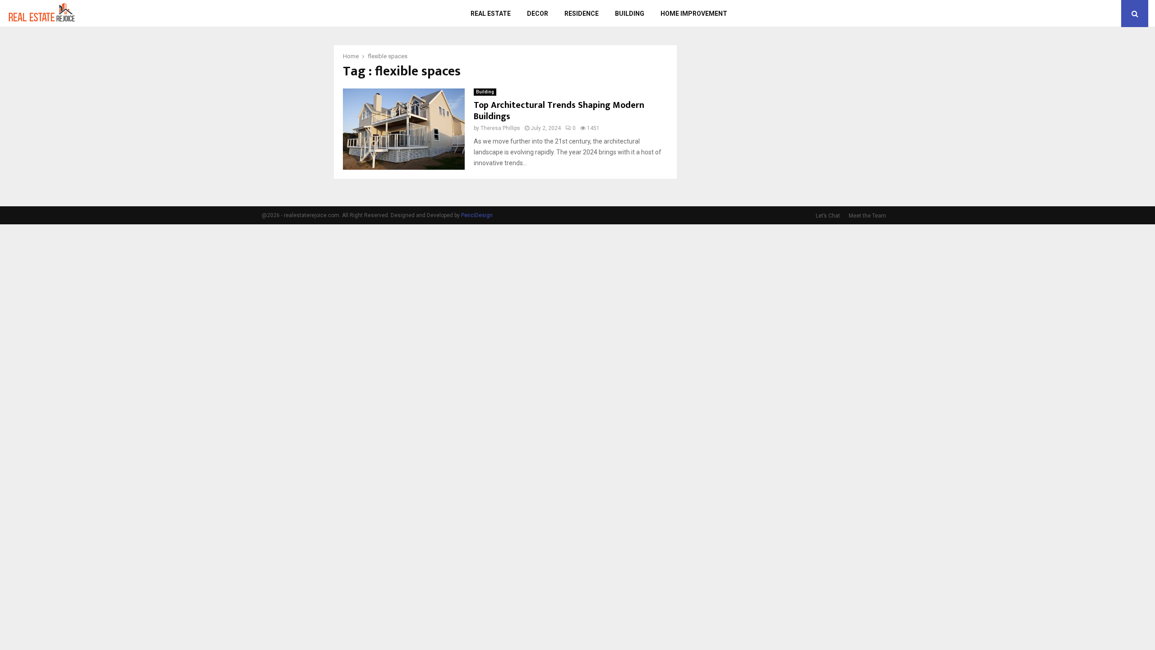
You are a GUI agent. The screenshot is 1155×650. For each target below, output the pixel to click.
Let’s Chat (828, 216)
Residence (581, 13)
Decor (537, 13)
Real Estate (491, 13)
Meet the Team (867, 216)
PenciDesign (477, 215)
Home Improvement (694, 13)
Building (629, 13)
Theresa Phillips (500, 128)
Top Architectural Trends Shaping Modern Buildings (559, 111)
